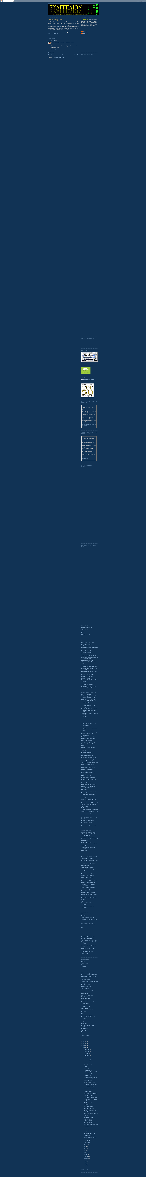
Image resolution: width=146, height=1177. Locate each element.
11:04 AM (53, 49)
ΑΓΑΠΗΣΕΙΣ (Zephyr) (86, 813)
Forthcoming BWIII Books (89, 1088)
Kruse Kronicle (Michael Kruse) (88, 882)
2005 (84, 1165)
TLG (82, 1033)
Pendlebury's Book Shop (86, 627)
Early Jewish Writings (86, 986)
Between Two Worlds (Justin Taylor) (89, 894)
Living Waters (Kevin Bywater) (88, 767)
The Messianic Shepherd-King (88, 697)
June (85, 1148)
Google (82, 961)
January (86, 1158)
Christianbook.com (85, 634)
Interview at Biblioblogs (86, 678)
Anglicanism (55, 33)
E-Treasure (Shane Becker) (87, 914)
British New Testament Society (88, 948)
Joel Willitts (84, 31)
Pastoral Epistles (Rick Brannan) (88, 784)
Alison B (53, 40)
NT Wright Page (84, 983)
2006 (84, 1163)
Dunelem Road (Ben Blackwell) (88, 747)
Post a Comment (51, 52)
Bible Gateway (84, 1028)
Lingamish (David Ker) (86, 890)
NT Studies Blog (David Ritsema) (88, 779)
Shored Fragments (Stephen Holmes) (89, 838)
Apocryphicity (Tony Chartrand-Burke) (89, 727)
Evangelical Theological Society (88, 936)
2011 (84, 1041)
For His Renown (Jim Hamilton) (88, 873)
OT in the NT (87, 1063)
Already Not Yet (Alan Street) (87, 875)
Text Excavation (85, 988)
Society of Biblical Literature (87, 935)
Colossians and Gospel (89, 1106)
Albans (82, 631)
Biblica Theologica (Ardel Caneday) (89, 732)
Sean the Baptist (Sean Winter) (88, 887)
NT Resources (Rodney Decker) (88, 777)
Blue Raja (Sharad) (85, 889)
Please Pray (86, 1068)
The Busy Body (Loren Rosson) (88, 807)
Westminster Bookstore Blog (87, 867)
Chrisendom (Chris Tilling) (87, 743)
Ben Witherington (85, 865)
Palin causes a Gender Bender (90, 1097)
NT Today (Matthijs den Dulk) (87, 781)
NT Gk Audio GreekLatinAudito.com (89, 974)
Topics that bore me (88, 1080)
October (86, 1053)
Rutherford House (85, 955)
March (85, 1154)
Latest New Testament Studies (90, 1093)
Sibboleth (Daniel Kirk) (86, 801)
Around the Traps (87, 1059)
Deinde (82, 745)
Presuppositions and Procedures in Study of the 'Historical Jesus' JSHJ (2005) (89, 705)
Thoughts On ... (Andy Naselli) (88, 863)
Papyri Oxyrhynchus (85, 993)
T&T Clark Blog (84, 806)
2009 (84, 1045)
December (86, 1049)
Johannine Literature (85, 979)
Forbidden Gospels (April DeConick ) (89, 754)
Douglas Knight (84, 840)
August (86, 1144)
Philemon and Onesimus (89, 1095)
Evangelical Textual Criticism (87, 752)
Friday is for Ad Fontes (89, 1122)
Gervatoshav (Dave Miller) (87, 755)
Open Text (83, 1030)
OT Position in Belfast (89, 1061)
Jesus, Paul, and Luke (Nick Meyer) (89, 760)
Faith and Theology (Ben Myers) (88, 832)
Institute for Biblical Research (87, 938)
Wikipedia (83, 964)
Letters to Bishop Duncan (89, 1082)
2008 (84, 1047)
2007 (84, 1161)
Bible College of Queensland (87, 642)
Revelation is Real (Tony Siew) (88, 892)
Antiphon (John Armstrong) (87, 877)
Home (63, 54)
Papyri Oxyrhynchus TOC (87, 995)
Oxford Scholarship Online (87, 1015)
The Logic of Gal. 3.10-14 (89, 1057)
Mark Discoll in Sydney (89, 1117)
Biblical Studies (84, 1020)
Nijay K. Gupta (84, 771)
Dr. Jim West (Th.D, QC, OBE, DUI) (89, 856)
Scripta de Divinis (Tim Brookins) (88, 799)
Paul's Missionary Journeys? (90, 1128)
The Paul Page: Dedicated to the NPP (89, 981)
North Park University (86, 694)
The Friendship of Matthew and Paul (89, 696)
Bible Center (84, 1023)
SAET (82, 927)
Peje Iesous (84, 789)
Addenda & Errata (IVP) (86, 862)
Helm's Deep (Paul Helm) (86, 842)
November (86, 1051)
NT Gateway (84, 1011)
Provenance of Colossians (89, 1135)
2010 (84, 1043)
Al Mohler (83, 899)
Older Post (76, 54)
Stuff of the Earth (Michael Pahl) (88, 804)
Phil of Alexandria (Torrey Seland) (88, 825)
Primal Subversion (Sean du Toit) (88, 791)
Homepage (83, 641)
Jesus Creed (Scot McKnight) (87, 858)
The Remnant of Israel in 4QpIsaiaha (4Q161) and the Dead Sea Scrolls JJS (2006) (89, 715)
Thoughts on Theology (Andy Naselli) (89, 809)
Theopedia (83, 966)
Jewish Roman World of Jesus (88, 1010)
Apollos (83, 1021)
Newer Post (50, 54)
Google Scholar (84, 963)
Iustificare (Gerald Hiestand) (87, 759)
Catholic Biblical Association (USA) (89, 940)
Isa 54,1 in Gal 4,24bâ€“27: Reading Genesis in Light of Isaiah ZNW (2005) (89, 710)
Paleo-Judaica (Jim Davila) (87, 824)
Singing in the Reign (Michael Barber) (89, 802)
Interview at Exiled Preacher (87, 674)
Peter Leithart (84, 850)
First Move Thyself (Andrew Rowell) (89, 880)
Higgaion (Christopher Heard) (87, 820)
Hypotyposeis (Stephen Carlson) (88, 757)
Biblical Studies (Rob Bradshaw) (88, 736)
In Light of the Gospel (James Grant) (89, 860)
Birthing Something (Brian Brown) (88, 897)
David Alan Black (85, 896)
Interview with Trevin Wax (87, 676)
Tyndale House (84, 953)
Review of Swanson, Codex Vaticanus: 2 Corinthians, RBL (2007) (88, 662)
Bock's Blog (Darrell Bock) (87, 740)
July (85, 1146)
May (85, 1150)
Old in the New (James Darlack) (88, 782)
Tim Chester (84, 872)
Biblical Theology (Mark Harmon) (88, 738)
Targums (83, 991)
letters (59, 26)
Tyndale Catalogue (85, 1035)
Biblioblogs (83, 915)
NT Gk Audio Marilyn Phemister (88, 973)
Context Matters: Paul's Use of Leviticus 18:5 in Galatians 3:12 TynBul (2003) (88, 701)
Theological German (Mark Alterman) (89, 919)
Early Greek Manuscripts (86, 996)
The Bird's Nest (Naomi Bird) (87, 917)
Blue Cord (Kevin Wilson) (86, 822)
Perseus (83, 1031)
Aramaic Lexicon (85, 1008)
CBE (82, 901)
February (86, 1156)
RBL (82, 1013)
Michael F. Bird (85, 33)
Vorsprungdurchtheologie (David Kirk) (89, 811)
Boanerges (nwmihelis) (86, 879)
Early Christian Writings (86, 984)
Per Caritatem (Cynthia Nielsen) (88, 837)
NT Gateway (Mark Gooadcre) (88, 775)
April (85, 1152)
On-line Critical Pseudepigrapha (88, 990)
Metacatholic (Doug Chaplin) (87, 769)
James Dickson (84, 629)
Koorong (83, 632)
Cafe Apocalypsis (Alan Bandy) (88, 742)
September (86, 1055)
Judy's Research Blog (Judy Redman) (89, 762)
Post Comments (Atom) (59, 57)
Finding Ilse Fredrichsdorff (89, 1133)
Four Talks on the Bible (89, 1108)
